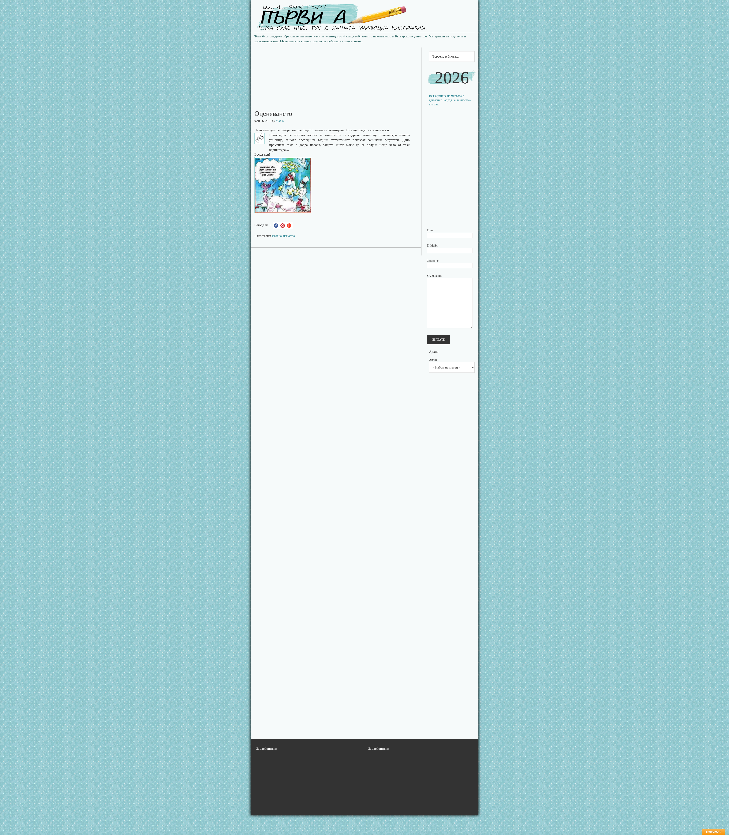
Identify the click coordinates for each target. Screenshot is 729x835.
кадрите (354, 135)
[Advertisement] (336, 74)
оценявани (320, 130)
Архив (433, 359)
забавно (277, 235)
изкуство (289, 235)
